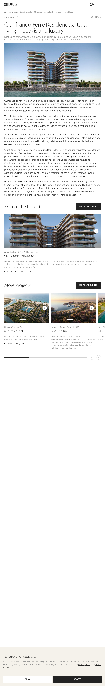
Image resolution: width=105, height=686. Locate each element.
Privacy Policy (84, 664)
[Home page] (10, 4)
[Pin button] (9, 231)
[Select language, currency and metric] (92, 4)
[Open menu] (98, 4)
